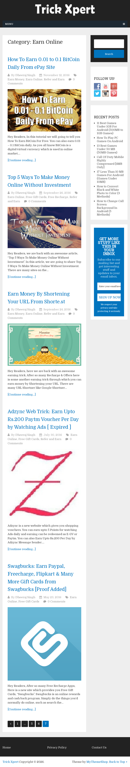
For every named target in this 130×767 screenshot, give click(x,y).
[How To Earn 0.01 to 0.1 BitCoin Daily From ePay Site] (44, 110)
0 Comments (37, 201)
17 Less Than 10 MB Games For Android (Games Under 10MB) (110, 176)
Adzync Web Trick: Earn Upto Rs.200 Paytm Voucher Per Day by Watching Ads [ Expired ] (43, 419)
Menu (9, 24)
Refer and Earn (54, 79)
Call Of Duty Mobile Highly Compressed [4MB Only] (110, 162)
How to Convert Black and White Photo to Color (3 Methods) (108, 191)
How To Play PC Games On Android (110, 139)
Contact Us (99, 747)
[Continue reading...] (22, 160)
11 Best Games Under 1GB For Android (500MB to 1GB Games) (110, 128)
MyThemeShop (97, 761)
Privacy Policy (57, 747)
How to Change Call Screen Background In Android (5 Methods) (110, 208)
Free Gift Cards (36, 197)
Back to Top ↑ (118, 761)
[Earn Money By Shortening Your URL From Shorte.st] (44, 345)
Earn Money (16, 79)
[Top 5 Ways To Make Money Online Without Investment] (44, 227)
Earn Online (34, 79)
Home (7, 747)
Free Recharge (58, 197)
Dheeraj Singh (25, 75)
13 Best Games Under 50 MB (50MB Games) (107, 149)
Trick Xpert (10, 761)
